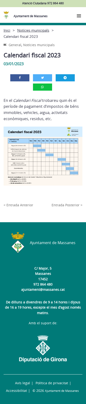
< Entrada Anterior (18, 205)
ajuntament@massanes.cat (43, 289)
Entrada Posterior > (67, 205)
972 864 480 (43, 284)
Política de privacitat (52, 383)
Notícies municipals (33, 30)
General (15, 45)
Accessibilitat (16, 390)
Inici (7, 30)
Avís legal (22, 383)
